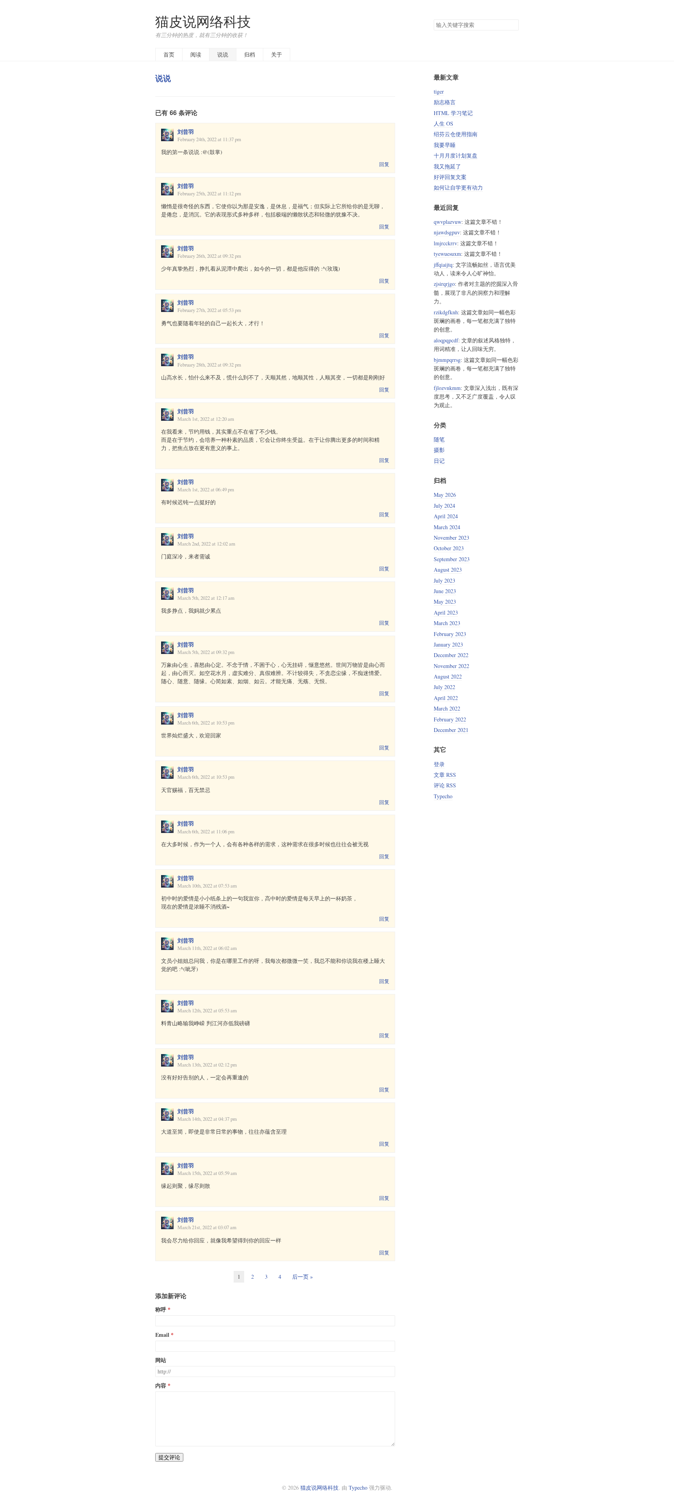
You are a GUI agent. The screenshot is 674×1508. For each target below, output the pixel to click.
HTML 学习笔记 (453, 113)
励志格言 (445, 102)
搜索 (512, 25)
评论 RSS (445, 785)
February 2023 (450, 634)
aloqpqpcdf (446, 340)
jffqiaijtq (443, 264)
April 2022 (446, 698)
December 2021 (451, 730)
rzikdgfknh (446, 312)
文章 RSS (445, 774)
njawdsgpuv (447, 232)
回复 (384, 164)
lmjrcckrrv (445, 243)
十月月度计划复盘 (455, 155)
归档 (249, 54)
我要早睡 (445, 145)
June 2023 (445, 591)
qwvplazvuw (447, 221)
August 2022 (448, 676)
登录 (439, 764)
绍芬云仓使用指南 (455, 134)
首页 (168, 54)
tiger (439, 91)
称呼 (160, 1309)
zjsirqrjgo (444, 283)
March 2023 (447, 623)
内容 (160, 1385)
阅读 (195, 54)
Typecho (443, 796)
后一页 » (302, 1276)
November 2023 (451, 537)
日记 (439, 460)
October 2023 (449, 548)
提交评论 (169, 1457)
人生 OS (443, 123)
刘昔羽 (185, 132)
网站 (160, 1360)
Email (162, 1335)
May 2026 (445, 494)
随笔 (439, 439)
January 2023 (448, 644)
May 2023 (445, 601)
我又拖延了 (447, 166)
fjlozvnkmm (447, 388)
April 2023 (446, 612)
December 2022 (451, 655)
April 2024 (446, 516)
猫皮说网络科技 (203, 21)
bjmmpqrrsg (447, 359)
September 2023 (452, 559)
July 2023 (444, 580)
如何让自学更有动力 (458, 187)
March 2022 (447, 708)
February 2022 (450, 719)
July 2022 (444, 687)
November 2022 (451, 666)
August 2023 (448, 569)
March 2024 (447, 527)
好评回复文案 (450, 177)
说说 (222, 54)
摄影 (439, 450)
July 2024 (444, 505)
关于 (276, 54)
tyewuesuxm (447, 253)
